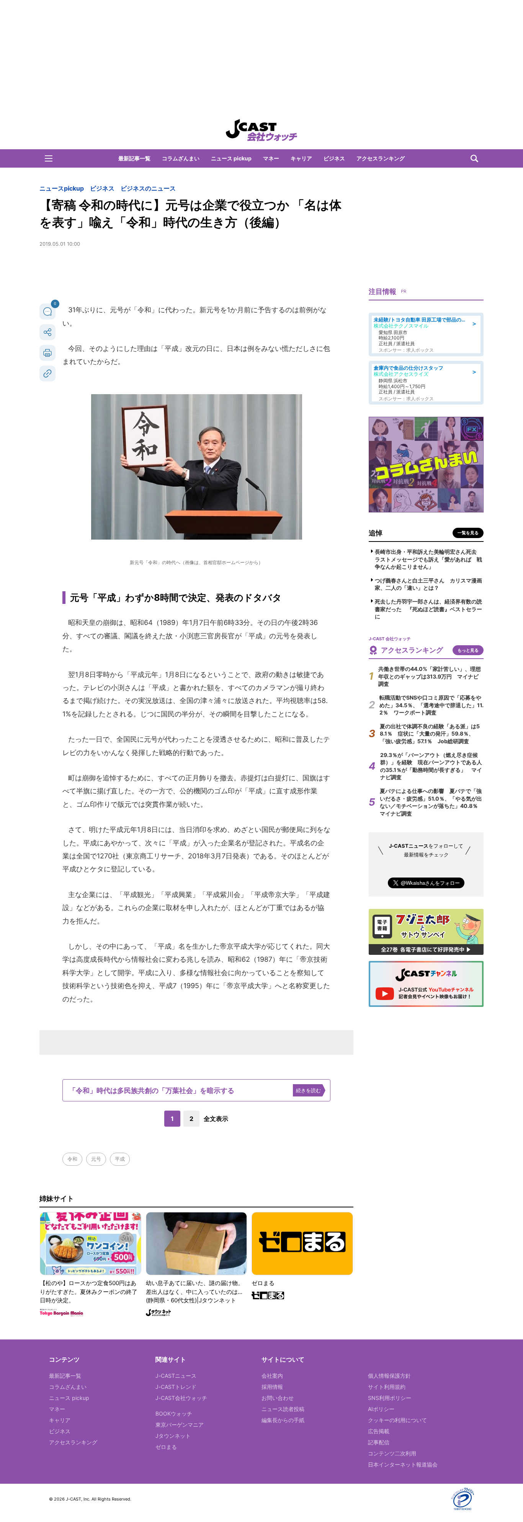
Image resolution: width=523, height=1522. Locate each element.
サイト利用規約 (386, 1386)
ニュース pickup (231, 158)
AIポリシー (381, 1409)
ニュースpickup (61, 188)
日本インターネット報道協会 (403, 1464)
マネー (271, 158)
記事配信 (378, 1442)
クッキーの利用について (397, 1420)
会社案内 (272, 1375)
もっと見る (468, 650)
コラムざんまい (180, 158)
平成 (120, 1159)
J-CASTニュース (175, 1375)
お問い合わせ (278, 1398)
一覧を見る (468, 532)
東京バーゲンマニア (179, 1424)
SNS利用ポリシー (389, 1398)
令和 (72, 1159)
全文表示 (216, 1118)
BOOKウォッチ (173, 1413)
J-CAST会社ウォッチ (181, 1398)
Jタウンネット (173, 1435)
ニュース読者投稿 (283, 1409)
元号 (96, 1159)
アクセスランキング (380, 158)
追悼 (375, 533)
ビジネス (334, 158)
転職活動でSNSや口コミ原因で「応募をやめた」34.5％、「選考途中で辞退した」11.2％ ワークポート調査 (431, 705)
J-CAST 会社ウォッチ (261, 130)
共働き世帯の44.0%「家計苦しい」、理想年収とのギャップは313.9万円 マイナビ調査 (429, 676)
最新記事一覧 (134, 158)
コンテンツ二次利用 (392, 1453)
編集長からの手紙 (283, 1420)
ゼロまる (166, 1447)
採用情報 (272, 1386)
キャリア (301, 158)
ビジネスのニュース (148, 188)
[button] (48, 158)
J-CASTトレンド (175, 1386)
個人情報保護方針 (389, 1375)
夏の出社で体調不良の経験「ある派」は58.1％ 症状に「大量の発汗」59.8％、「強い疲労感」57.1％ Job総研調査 (430, 733)
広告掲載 (378, 1431)
